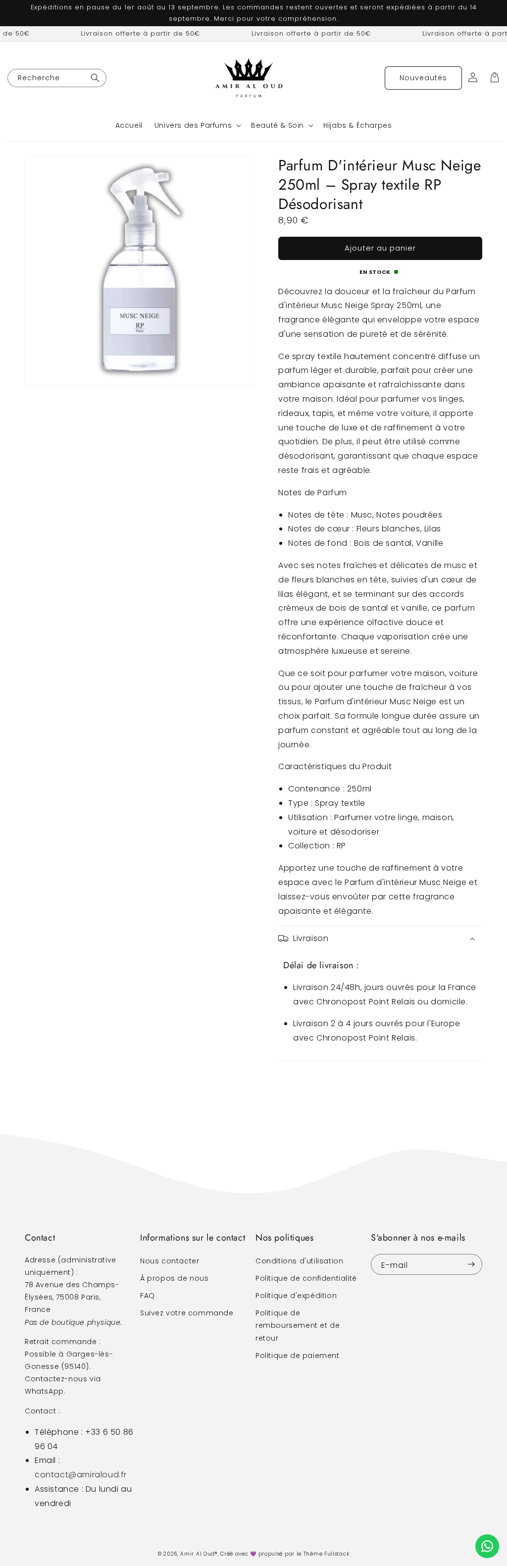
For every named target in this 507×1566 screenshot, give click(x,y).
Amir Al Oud (197, 1554)
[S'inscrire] (471, 1264)
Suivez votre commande (187, 1313)
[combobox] (57, 78)
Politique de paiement (297, 1355)
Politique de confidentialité (306, 1278)
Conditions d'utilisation (299, 1261)
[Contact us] (487, 1546)
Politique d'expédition (296, 1296)
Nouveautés (423, 78)
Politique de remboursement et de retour (297, 1325)
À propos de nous (174, 1278)
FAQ (147, 1296)
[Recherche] (95, 78)
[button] (197, 125)
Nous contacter (169, 1261)
